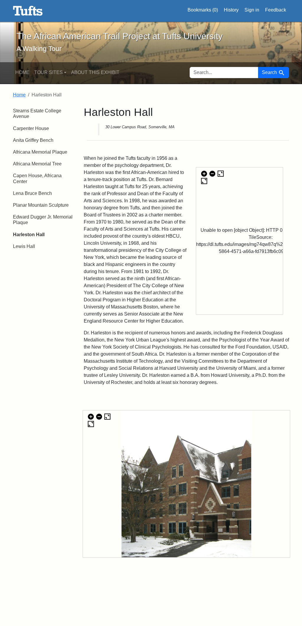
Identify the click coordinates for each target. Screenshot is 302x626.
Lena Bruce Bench (32, 193)
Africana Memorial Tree (37, 163)
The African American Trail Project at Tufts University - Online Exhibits (28, 11)
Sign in (251, 9)
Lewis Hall (24, 246)
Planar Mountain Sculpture (41, 205)
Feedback (275, 9)
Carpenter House (31, 128)
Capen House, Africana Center (37, 178)
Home (22, 72)
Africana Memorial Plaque (40, 152)
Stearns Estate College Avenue (37, 113)
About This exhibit (95, 72)
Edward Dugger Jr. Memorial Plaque (43, 219)
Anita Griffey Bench (33, 140)
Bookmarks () (203, 9)
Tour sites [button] (48, 72)
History (231, 9)
